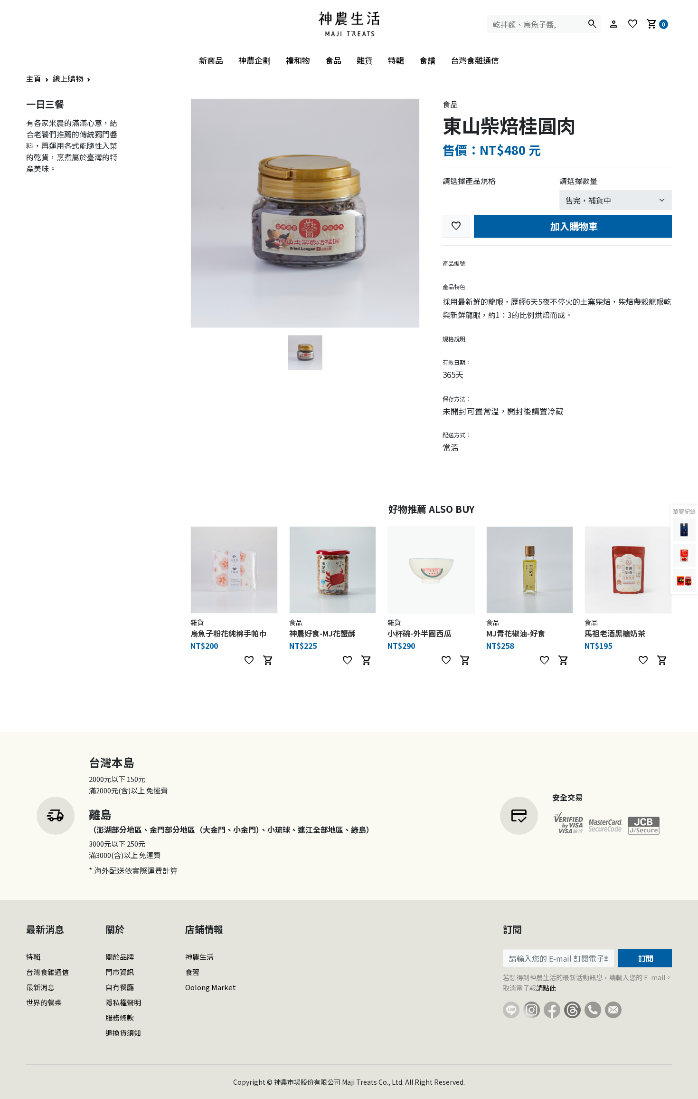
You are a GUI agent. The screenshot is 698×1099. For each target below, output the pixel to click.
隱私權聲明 (123, 1002)
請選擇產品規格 (469, 180)
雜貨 (365, 60)
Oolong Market (210, 987)
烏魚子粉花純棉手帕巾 (228, 633)
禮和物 (298, 60)
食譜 (427, 60)
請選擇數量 (578, 180)
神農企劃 (254, 60)
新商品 (211, 60)
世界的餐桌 (44, 1002)
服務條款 (119, 1017)
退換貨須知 (123, 1033)
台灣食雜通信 (475, 60)
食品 (333, 60)
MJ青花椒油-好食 (515, 633)
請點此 (546, 988)
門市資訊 (119, 972)
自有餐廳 (119, 987)
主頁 (33, 78)
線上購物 (68, 78)
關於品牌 (119, 957)
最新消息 (40, 987)
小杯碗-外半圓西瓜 (419, 633)
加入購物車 (573, 226)
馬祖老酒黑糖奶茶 (615, 633)
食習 (192, 972)
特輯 (396, 60)
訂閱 (644, 958)
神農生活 (199, 957)
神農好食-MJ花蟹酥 (322, 633)
